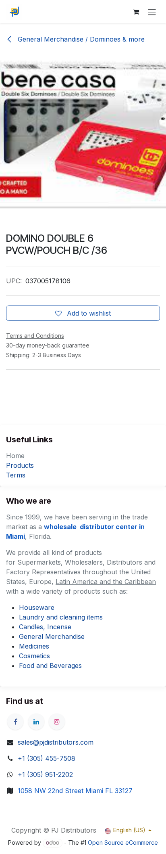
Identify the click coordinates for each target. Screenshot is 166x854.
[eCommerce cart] (136, 12)
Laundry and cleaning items (61, 617)
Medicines (34, 646)
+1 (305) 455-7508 (46, 758)
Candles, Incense (45, 627)
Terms (15, 475)
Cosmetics (34, 656)
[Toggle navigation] (152, 11)
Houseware (36, 607)
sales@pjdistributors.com (55, 742)
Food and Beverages (50, 665)
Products (20, 465)
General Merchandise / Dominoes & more (80, 39)
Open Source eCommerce (123, 842)
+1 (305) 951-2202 (45, 774)
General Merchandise (52, 636)
